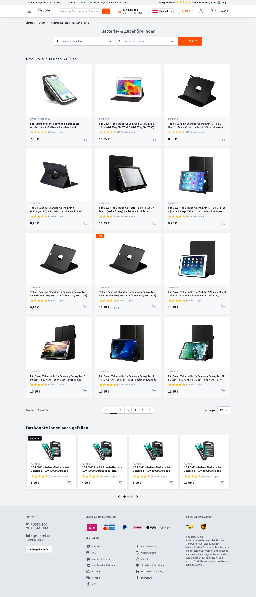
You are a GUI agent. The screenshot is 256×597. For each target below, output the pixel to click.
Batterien (36, 464)
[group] (39, 132)
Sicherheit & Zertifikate (152, 565)
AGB (94, 584)
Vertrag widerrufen (39, 549)
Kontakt (96, 578)
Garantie (145, 559)
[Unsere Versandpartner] (190, 527)
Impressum (146, 578)
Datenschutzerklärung (152, 571)
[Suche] (106, 11)
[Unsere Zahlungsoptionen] (92, 527)
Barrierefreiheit (149, 546)
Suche (193, 41)
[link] (106, 410)
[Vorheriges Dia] (119, 496)
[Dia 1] (124, 496)
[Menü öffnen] (30, 11)
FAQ (94, 553)
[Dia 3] (131, 496)
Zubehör (104, 119)
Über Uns (96, 546)
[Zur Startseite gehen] (45, 10)
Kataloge (96, 571)
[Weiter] (150, 410)
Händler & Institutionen (103, 565)
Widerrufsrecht (148, 553)
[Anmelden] (201, 11)
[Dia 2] (128, 496)
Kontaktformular (35, 540)
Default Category (40, 119)
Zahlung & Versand (101, 559)
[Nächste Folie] (137, 496)
